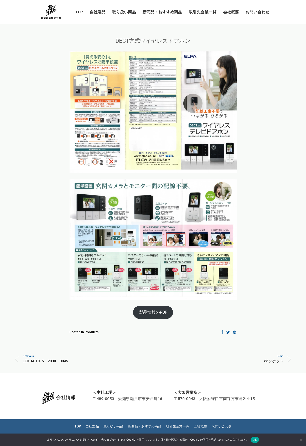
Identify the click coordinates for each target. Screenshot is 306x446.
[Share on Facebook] (222, 332)
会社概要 (231, 12)
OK (255, 439)
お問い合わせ (257, 12)
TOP (79, 12)
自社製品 (98, 12)
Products (92, 332)
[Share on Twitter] (228, 332)
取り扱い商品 (124, 12)
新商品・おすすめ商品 (162, 12)
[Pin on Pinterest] (235, 332)
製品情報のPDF (153, 312)
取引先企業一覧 (202, 12)
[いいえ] (301, 440)
